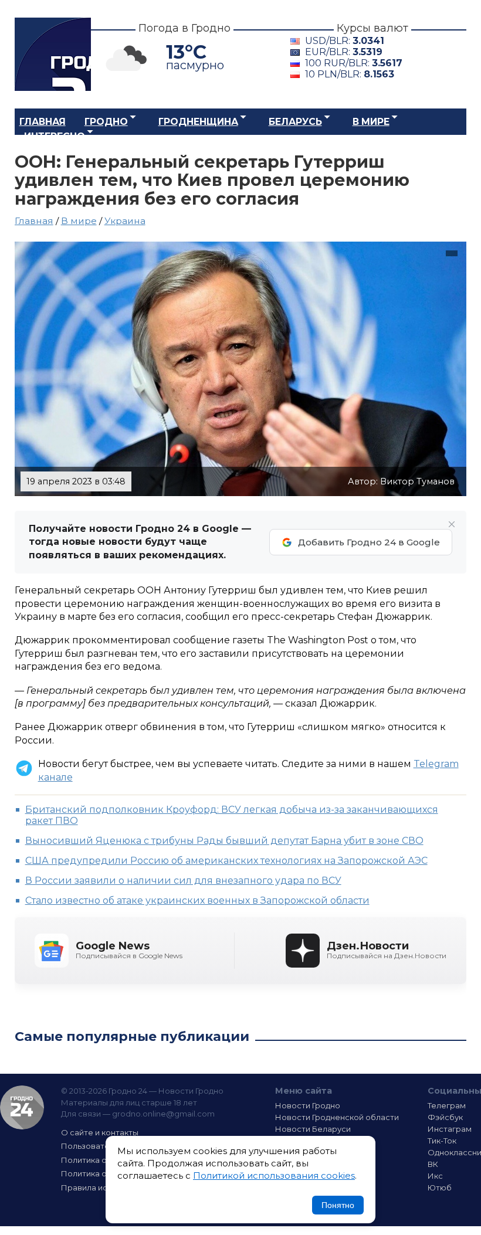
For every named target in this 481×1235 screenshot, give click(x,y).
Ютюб (440, 1187)
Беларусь (295, 121)
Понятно (337, 1205)
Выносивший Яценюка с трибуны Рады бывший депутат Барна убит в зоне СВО (224, 840)
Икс (435, 1175)
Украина (124, 220)
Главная (42, 121)
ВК (433, 1164)
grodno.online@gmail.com (163, 1113)
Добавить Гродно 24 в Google (369, 542)
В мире (371, 121)
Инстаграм (450, 1129)
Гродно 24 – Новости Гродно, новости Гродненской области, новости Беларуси (53, 54)
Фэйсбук (445, 1117)
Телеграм (447, 1105)
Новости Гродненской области (337, 1117)
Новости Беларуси (313, 1129)
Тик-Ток (442, 1140)
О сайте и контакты (99, 1132)
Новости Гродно (307, 1105)
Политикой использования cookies (274, 1175)
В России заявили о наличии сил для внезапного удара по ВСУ (183, 880)
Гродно (106, 121)
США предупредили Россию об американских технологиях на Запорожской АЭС (226, 860)
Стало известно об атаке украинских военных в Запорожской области (197, 900)
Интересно (54, 136)
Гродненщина (198, 121)
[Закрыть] (451, 524)
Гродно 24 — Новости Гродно (22, 1107)
